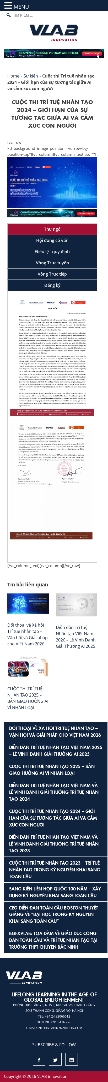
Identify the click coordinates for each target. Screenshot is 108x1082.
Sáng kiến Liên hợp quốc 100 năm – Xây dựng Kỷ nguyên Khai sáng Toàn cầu (55, 892)
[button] (9, 6)
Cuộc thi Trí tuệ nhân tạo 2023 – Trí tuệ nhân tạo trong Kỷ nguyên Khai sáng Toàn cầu (54, 869)
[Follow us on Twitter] (55, 1060)
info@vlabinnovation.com (60, 1028)
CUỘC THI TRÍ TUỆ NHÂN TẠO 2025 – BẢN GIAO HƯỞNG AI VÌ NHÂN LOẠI (52, 769)
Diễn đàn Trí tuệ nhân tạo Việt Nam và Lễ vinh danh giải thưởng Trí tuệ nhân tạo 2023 (54, 844)
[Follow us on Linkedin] (71, 1060)
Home (13, 76)
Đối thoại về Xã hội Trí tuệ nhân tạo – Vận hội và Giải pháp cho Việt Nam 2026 (55, 731)
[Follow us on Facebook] (39, 1060)
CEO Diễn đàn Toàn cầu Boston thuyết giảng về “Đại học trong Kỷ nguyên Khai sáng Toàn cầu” (53, 914)
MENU (21, 6)
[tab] (52, 229)
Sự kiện (31, 76)
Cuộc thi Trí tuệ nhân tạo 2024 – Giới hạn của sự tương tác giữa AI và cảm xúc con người (53, 818)
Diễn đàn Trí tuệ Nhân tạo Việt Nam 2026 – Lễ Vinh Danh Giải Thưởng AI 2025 (55, 750)
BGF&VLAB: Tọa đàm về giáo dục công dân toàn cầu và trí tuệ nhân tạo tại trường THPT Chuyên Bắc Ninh (53, 940)
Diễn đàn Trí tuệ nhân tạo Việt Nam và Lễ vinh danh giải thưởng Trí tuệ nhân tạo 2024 (54, 792)
